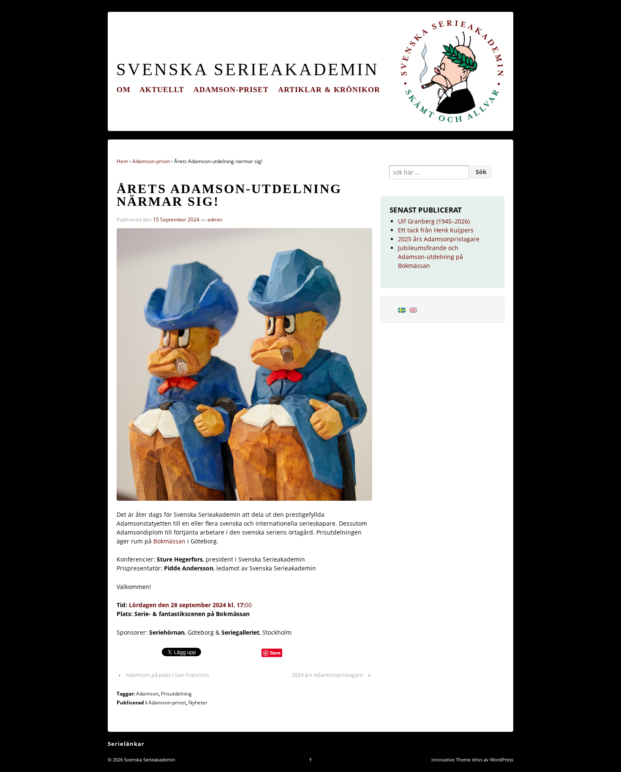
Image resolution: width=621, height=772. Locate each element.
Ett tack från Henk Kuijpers (436, 230)
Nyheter (197, 702)
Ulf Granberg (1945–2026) (434, 221)
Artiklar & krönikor (329, 89)
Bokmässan (170, 541)
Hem (122, 161)
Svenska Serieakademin (247, 69)
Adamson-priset (231, 89)
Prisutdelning (176, 693)
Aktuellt (161, 89)
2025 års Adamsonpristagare (438, 239)
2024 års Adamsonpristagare (327, 675)
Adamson (147, 693)
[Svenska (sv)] (402, 310)
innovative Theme (451, 759)
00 (190, 605)
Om (124, 89)
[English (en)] (413, 310)
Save (275, 652)
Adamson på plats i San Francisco (167, 675)
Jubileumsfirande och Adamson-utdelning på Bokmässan (430, 257)
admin (214, 219)
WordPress (501, 759)
